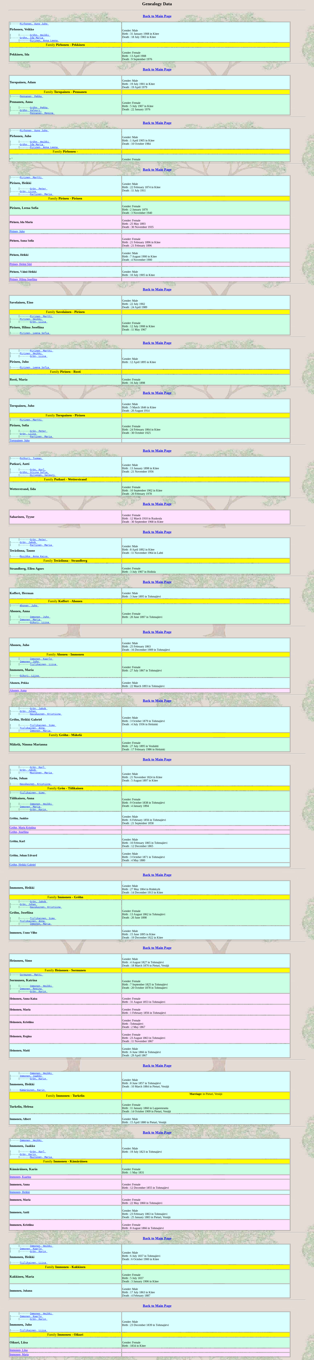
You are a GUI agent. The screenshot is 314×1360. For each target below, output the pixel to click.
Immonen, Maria (31, 619)
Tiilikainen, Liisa (44, 664)
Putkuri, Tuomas (31, 458)
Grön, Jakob (28, 542)
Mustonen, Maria (41, 772)
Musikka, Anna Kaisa (34, 556)
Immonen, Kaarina (20, 1176)
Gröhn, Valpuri (31, 110)
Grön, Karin (38, 809)
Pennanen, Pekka (31, 96)
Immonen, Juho (40, 616)
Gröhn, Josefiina (19, 831)
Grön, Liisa (28, 191)
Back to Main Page (157, 16)
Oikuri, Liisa (40, 622)
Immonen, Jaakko (31, 1076)
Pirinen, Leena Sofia (35, 333)
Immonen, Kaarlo (41, 658)
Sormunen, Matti (31, 974)
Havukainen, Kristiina (46, 714)
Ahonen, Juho (29, 605)
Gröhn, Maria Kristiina (23, 827)
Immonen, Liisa (19, 1350)
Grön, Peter (38, 188)
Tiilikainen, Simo (43, 725)
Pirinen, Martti (31, 177)
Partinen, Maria (41, 194)
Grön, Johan (28, 711)
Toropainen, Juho (20, 440)
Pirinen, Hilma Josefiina (23, 279)
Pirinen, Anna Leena (44, 40)
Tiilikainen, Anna (33, 728)
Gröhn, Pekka (39, 107)
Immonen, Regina (31, 988)
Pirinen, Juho (17, 231)
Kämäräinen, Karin (33, 1090)
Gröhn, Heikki (40, 35)
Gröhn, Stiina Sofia (34, 472)
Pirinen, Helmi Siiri (21, 264)
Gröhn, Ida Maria (32, 37)
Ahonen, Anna (18, 690)
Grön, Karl (38, 469)
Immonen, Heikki (41, 804)
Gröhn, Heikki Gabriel (23, 864)
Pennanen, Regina (42, 113)
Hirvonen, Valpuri (43, 475)
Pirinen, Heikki (31, 319)
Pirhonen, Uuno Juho (34, 23)
